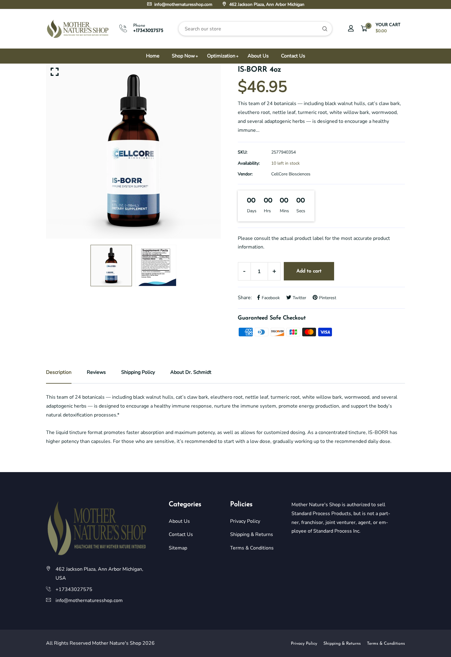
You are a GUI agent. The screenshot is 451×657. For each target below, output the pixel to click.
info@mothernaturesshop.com (182, 4)
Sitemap (178, 548)
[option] (133, 151)
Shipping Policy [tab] (138, 372)
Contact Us (293, 56)
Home (153, 56)
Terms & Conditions (252, 548)
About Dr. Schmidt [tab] (190, 372)
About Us (258, 56)
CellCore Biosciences (290, 174)
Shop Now (183, 56)
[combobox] (255, 29)
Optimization (221, 56)
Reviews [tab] (96, 372)
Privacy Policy (245, 521)
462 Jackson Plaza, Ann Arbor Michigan (266, 4)
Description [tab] (58, 372)
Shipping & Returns (251, 534)
